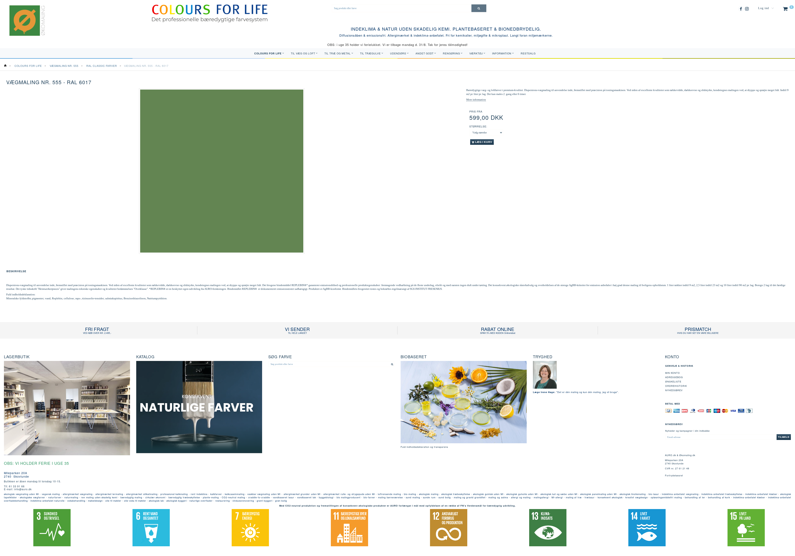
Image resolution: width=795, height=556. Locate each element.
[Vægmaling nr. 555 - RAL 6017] (221, 171)
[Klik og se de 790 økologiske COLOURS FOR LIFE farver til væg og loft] (209, 13)
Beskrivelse (16, 271)
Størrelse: (478, 126)
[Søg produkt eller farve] (478, 8)
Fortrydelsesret (674, 475)
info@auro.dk (23, 489)
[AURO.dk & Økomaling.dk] (24, 25)
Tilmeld (783, 437)
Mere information (476, 99)
